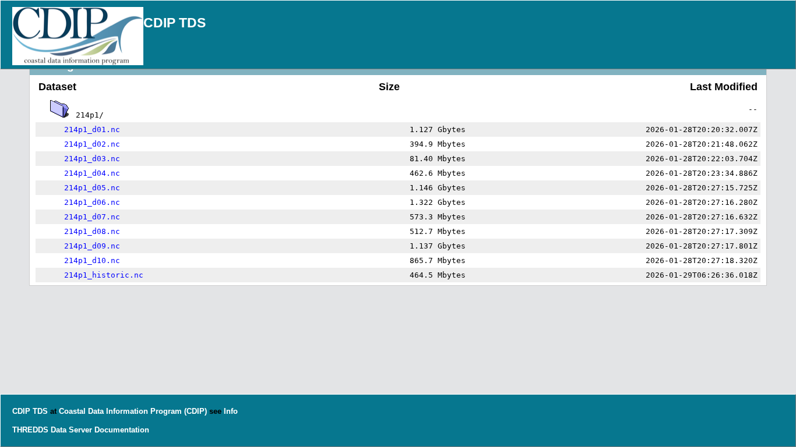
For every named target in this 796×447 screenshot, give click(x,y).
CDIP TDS (174, 22)
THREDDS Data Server (52, 429)
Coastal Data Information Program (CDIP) (133, 411)
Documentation (121, 429)
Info (231, 411)
